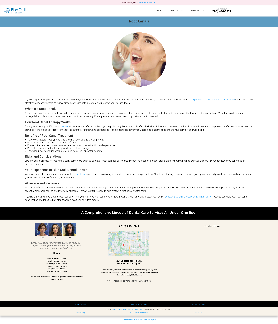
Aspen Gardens (128, 309)
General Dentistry (80, 304)
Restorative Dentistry (139, 304)
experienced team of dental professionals (213, 99)
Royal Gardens (117, 309)
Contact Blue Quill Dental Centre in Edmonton (188, 196)
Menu (158, 11)
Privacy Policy (80, 313)
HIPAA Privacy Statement (139, 313)
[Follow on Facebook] (128, 289)
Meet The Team (176, 11)
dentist (64, 126)
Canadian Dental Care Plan (145, 2)
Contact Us (198, 313)
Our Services (196, 11)
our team (81, 174)
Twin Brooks (138, 309)
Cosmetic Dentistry (198, 304)
